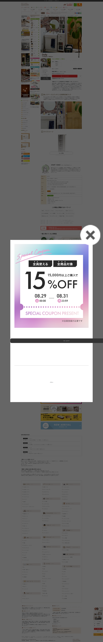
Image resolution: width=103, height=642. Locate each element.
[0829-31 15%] (51, 286)
